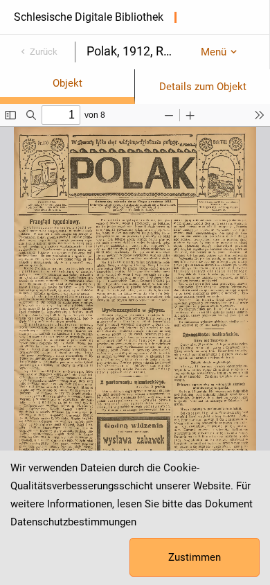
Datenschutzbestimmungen (73, 522)
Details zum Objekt (202, 86)
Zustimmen (194, 557)
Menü (213, 52)
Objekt (67, 83)
